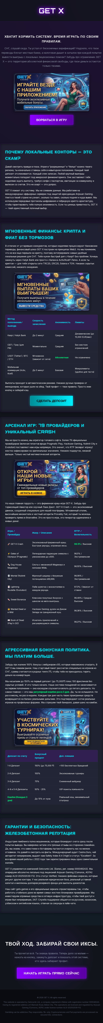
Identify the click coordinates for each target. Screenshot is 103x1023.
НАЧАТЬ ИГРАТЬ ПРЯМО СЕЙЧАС (51, 973)
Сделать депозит (52, 401)
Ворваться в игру (51, 120)
